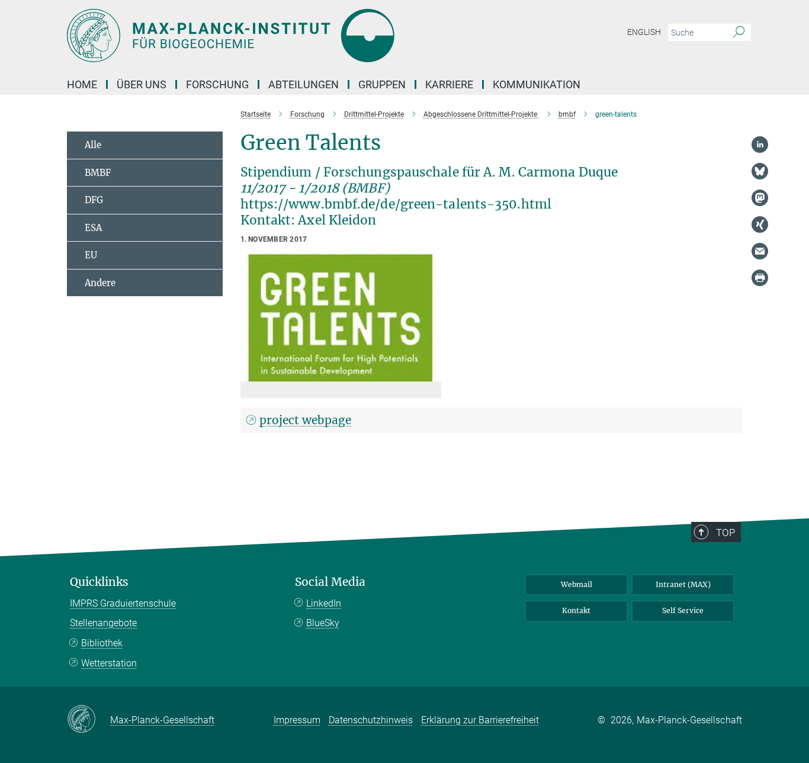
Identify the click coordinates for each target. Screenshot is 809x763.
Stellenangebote (103, 623)
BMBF (98, 172)
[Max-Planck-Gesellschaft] (88, 720)
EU (91, 255)
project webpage (305, 420)
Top (725, 532)
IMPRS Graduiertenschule (123, 603)
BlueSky (322, 623)
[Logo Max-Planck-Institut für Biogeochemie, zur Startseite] (289, 35)
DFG (94, 200)
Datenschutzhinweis (371, 720)
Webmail (576, 584)
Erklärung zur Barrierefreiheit (480, 720)
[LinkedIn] (760, 144)
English (644, 32)
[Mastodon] (760, 198)
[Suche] (739, 32)
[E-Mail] (760, 251)
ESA (93, 227)
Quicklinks (99, 582)
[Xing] (760, 224)
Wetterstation (109, 663)
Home (82, 84)
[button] (430, 373)
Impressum (297, 720)
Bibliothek (102, 643)
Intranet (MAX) (683, 584)
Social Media (330, 582)
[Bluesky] (760, 171)
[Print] (760, 278)
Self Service (683, 610)
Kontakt (576, 610)
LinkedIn (323, 603)
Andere (100, 282)
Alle (93, 144)
